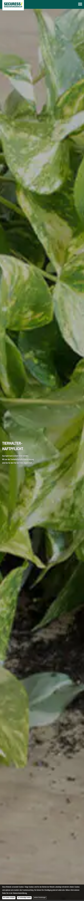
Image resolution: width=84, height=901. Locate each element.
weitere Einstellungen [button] (40, 897)
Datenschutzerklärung (20, 893)
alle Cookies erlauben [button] (9, 897)
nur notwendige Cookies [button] (24, 897)
